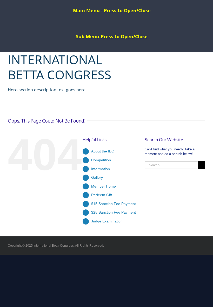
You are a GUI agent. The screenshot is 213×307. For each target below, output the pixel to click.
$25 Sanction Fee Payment (113, 212)
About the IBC (102, 151)
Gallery (97, 177)
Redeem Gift (101, 195)
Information (100, 169)
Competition (101, 160)
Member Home (103, 186)
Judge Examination (107, 221)
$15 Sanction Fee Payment (113, 204)
